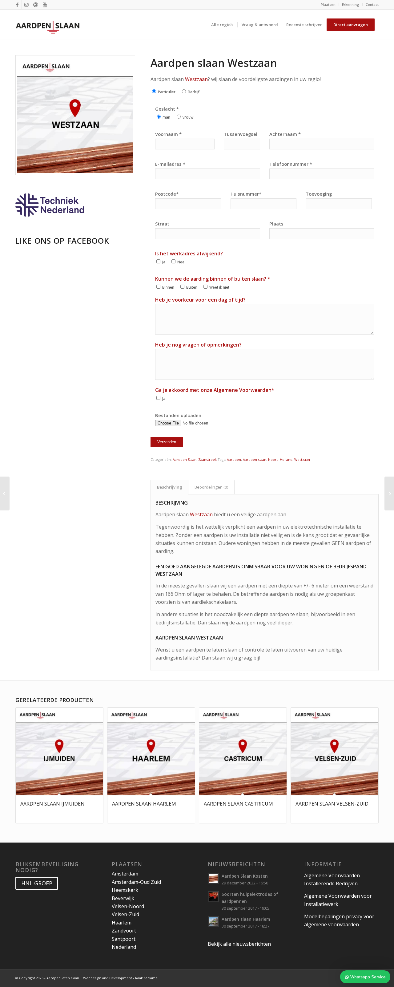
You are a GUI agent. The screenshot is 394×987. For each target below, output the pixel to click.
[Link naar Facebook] (17, 4)
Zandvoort (124, 930)
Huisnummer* (246, 194)
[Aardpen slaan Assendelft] (5, 493)
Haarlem (121, 922)
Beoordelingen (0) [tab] (211, 487)
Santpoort (123, 939)
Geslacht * (167, 109)
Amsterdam (125, 873)
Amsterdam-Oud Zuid (136, 882)
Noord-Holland (280, 459)
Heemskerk (125, 890)
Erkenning (350, 4)
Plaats (276, 224)
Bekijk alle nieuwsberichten (239, 943)
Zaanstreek (207, 459)
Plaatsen (328, 4)
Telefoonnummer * (290, 164)
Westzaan (196, 79)
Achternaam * (285, 134)
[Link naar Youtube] (45, 4)
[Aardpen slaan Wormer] (389, 493)
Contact (372, 4)
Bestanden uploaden (178, 415)
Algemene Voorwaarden (242, 390)
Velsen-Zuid (125, 914)
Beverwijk (123, 898)
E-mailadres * (170, 164)
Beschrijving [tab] (169, 487)
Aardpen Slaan (184, 459)
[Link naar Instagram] (26, 4)
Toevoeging (319, 194)
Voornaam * (168, 134)
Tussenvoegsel (240, 134)
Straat (162, 224)
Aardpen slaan (254, 459)
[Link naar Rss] (35, 4)
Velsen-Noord (128, 906)
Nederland (124, 947)
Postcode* (167, 194)
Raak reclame (146, 978)
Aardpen (234, 459)
